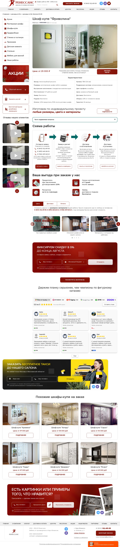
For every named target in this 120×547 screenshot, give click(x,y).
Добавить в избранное (81, 537)
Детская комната (14, 47)
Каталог (37, 9)
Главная (11, 9)
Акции (92, 9)
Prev (17, 122)
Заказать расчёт (107, 71)
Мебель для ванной (15, 56)
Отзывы (102, 9)
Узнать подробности (107, 111)
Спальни (10, 51)
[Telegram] (101, 4)
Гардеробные (13, 33)
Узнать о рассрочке (85, 166)
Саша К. (99, 312)
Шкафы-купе (16, 14)
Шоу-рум (68, 9)
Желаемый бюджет (75, 262)
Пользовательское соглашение (71, 544)
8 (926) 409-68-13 (90, 6)
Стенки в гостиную (15, 37)
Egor (98, 334)
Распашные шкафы (15, 24)
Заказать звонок (73, 3)
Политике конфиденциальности (47, 268)
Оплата (63, 203)
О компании (24, 9)
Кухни (9, 19)
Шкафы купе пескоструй (32, 14)
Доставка (50, 203)
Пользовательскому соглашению (64, 268)
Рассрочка (80, 9)
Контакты (114, 9)
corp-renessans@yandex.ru (104, 537)
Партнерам (94, 523)
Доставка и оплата (52, 9)
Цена (38, 203)
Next (17, 191)
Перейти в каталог (107, 166)
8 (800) (103, 528)
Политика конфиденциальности (49, 544)
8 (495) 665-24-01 (90, 1)
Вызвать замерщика (64, 166)
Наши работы (12, 60)
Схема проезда (79, 533)
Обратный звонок (106, 533)
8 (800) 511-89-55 (90, 3)
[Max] (105, 4)
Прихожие (11, 42)
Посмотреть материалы (75, 280)
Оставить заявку (42, 166)
